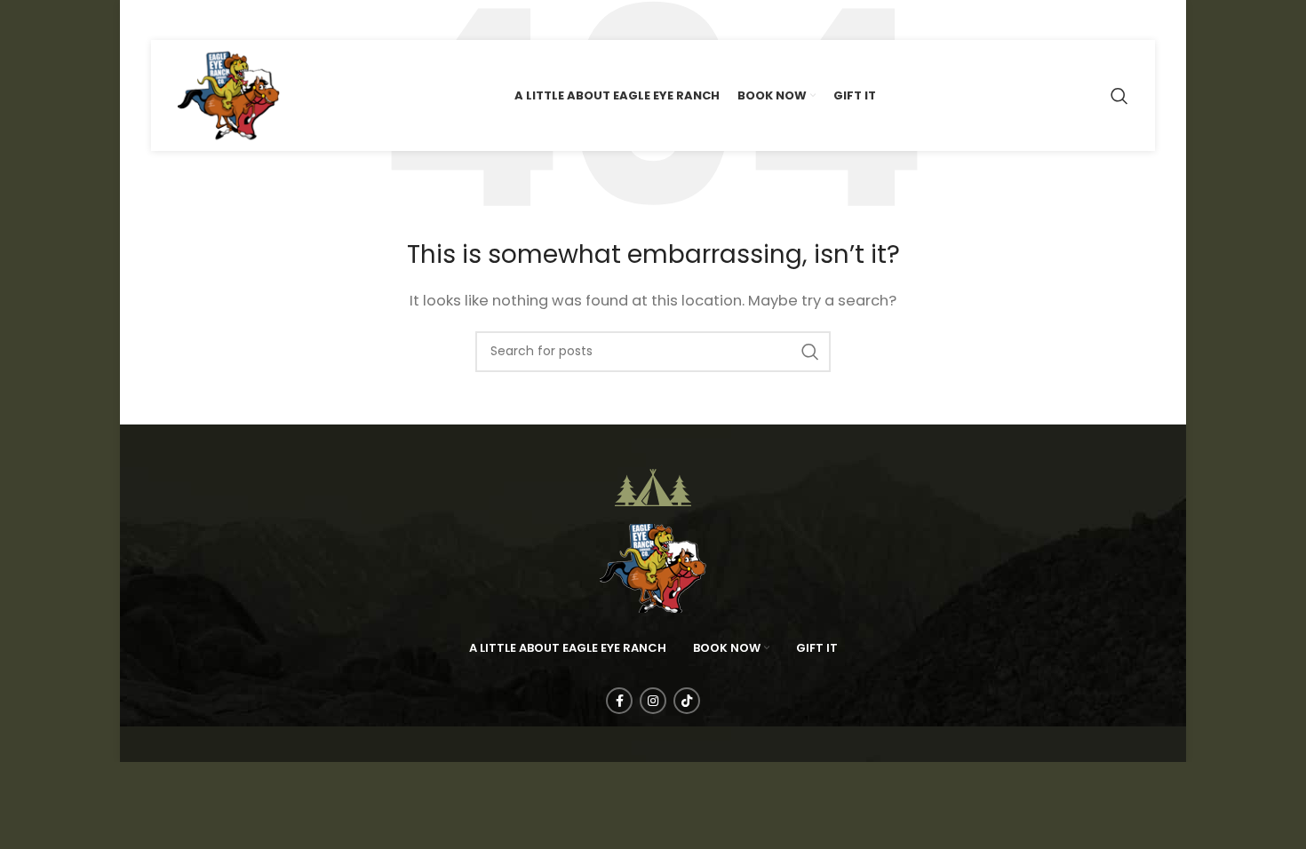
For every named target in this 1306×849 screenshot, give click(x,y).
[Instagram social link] (192, 20)
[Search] (1119, 96)
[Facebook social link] (164, 20)
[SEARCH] (810, 351)
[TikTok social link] (223, 20)
